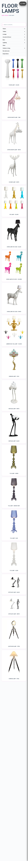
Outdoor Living (6, 48)
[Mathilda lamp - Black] (14, 424)
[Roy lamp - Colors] (14, 198)
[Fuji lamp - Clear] (14, 554)
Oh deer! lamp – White (14, 182)
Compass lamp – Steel (14, 678)
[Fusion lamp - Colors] (14, 68)
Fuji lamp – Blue (14, 538)
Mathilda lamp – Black (14, 441)
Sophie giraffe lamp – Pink (14, 117)
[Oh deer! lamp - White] (14, 166)
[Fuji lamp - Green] (14, 457)
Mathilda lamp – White (14, 408)
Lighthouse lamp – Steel (14, 646)
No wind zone (6, 51)
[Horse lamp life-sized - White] (14, 295)
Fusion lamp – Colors (14, 85)
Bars (4, 39)
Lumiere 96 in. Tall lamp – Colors (14, 343)
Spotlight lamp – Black (14, 592)
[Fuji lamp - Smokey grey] (14, 489)
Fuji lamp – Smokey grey (14, 505)
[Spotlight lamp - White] (14, 603)
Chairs (4, 28)
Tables (4, 31)
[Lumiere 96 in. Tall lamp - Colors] (14, 327)
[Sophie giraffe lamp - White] (14, 133)
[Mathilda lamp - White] (14, 392)
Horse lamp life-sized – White (14, 311)
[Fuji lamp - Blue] (14, 522)
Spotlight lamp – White (14, 613)
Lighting (6, 15)
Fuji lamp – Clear (14, 570)
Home (3, 15)
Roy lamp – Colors (14, 214)
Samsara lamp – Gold (14, 376)
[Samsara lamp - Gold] (14, 360)
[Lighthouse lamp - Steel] (14, 630)
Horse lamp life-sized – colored (14, 279)
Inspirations (6, 53)
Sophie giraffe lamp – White (14, 149)
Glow (4, 45)
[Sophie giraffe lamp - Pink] (14, 101)
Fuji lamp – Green (14, 473)
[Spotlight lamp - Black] (14, 581)
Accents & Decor (7, 37)
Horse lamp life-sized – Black (14, 246)
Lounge (4, 34)
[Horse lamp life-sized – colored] (14, 263)
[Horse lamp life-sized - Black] (14, 230)
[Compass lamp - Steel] (14, 662)
